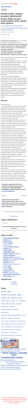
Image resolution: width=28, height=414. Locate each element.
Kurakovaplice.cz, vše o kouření (17, 391)
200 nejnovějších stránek (12, 385)
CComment (21, 211)
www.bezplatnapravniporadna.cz (11, 377)
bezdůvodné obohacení (6, 309)
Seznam (8, 243)
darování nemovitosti (21, 323)
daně (7, 303)
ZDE (3, 205)
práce (7, 248)
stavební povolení (9, 326)
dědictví (3, 291)
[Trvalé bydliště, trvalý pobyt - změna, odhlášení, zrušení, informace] (5, 365)
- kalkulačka (12, 253)
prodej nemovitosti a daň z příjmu (8, 323)
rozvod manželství (5, 300)
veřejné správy (9, 260)
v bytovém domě (10, 272)
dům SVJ (3, 326)
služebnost (16, 309)
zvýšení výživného (5, 321)
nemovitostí (11, 257)
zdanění (3, 303)
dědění (9, 291)
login (21, 385)
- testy (9, 276)
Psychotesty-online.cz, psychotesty (10, 394)
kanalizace (10, 318)
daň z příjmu (12, 303)
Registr (7, 267)
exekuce (13, 300)
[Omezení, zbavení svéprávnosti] (18, 365)
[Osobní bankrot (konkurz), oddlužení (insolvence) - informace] (14, 362)
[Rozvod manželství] (6, 349)
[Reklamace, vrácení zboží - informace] (10, 351)
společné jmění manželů (8, 295)
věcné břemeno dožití (18, 326)
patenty (13, 259)
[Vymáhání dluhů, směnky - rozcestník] (12, 357)
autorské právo (18, 335)
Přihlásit (4, 9)
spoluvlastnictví (18, 329)
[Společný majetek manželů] (10, 343)
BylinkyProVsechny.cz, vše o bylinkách (13, 392)
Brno (12, 274)
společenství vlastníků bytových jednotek (11, 315)
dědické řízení (4, 318)
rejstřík (9, 252)
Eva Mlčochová (11, 380)
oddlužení (12, 306)
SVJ (16, 300)
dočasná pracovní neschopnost (8, 335)
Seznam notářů (7, 245)
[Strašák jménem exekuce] (8, 360)
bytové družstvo (5, 312)
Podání (11, 247)
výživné (19, 295)
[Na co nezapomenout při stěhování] (11, 369)
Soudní (7, 265)
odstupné (24, 315)
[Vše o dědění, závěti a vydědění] (19, 349)
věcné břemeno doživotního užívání (17, 321)
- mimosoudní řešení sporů (11, 264)
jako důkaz (9, 271)
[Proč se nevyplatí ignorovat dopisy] (10, 367)
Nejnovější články (6, 6)
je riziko (7, 240)
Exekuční (7, 269)
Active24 (10, 382)
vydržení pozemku (5, 332)
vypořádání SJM (12, 338)
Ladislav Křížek (22, 382)
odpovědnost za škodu (16, 298)
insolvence (19, 303)
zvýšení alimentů (16, 318)
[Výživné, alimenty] (14, 353)
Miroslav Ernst (23, 384)
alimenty (3, 298)
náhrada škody (22, 300)
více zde (16, 403)
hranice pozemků (5, 338)
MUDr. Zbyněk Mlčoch (13, 379)
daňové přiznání (13, 332)
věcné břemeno (5, 306)
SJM (8, 298)
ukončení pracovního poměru (7, 329)
